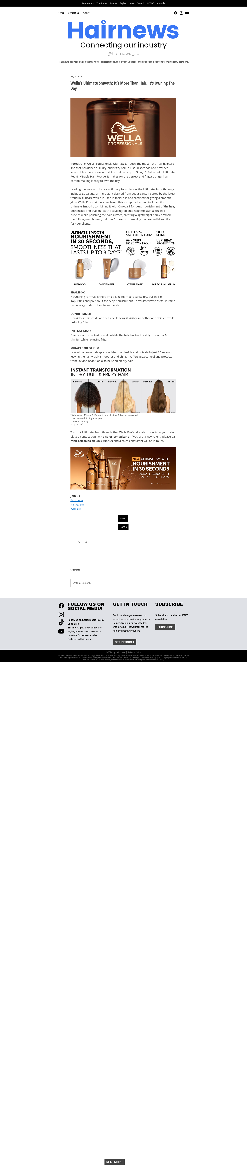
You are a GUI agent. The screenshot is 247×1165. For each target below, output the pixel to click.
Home (61, 13)
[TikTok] (61, 622)
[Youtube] (187, 13)
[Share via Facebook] (71, 542)
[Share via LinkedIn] (85, 542)
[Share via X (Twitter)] (78, 542)
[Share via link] (92, 542)
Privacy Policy (134, 652)
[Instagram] (181, 13)
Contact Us (73, 13)
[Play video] (123, 127)
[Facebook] (176, 13)
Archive (87, 13)
